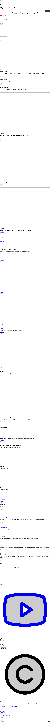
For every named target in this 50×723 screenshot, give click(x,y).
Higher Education (38, 703)
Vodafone (1, 554)
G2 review (1, 530)
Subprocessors (11, 715)
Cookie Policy (7, 715)
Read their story (2, 137)
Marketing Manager (26, 703)
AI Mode (11, 703)
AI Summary (8, 703)
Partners (16, 706)
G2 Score (1, 237)
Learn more (2, 260)
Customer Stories (4, 706)
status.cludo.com (2, 712)
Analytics (14, 703)
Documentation (2, 711)
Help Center (2, 710)
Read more (1, 75)
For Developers (2, 709)
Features (17, 703)
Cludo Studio (9, 706)
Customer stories (23, 13)
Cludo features (15, 13)
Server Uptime (2, 241)
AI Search (12, 73)
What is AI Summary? (33, 13)
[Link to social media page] (25, 634)
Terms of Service (16, 715)
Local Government (32, 703)
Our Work (13, 706)
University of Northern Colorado (5, 527)
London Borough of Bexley (4, 517)
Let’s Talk (1, 584)
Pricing (1, 703)
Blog (1, 706)
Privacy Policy (2, 715)
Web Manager (21, 703)
